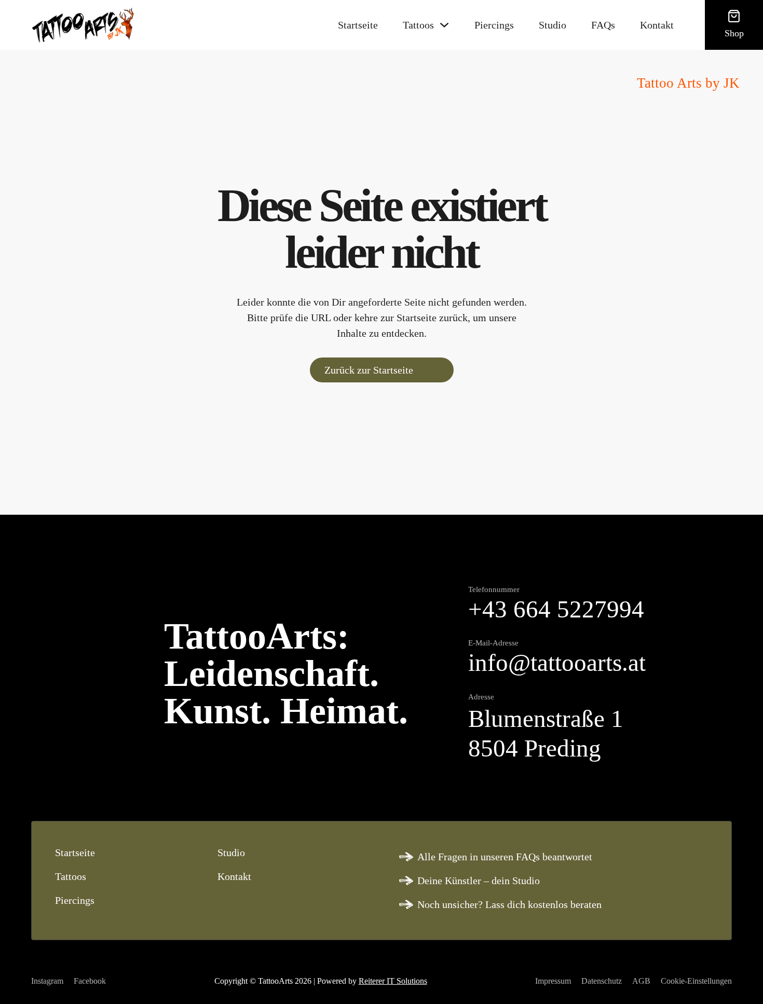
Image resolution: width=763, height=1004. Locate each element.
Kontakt (657, 25)
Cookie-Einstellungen (696, 981)
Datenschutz (601, 981)
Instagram (47, 981)
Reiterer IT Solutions (393, 981)
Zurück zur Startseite (368, 370)
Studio (552, 25)
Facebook (90, 981)
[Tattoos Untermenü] (444, 25)
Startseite (358, 25)
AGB (641, 981)
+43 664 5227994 (556, 609)
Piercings (494, 25)
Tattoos (418, 25)
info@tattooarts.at (557, 663)
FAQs (603, 25)
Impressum (553, 981)
